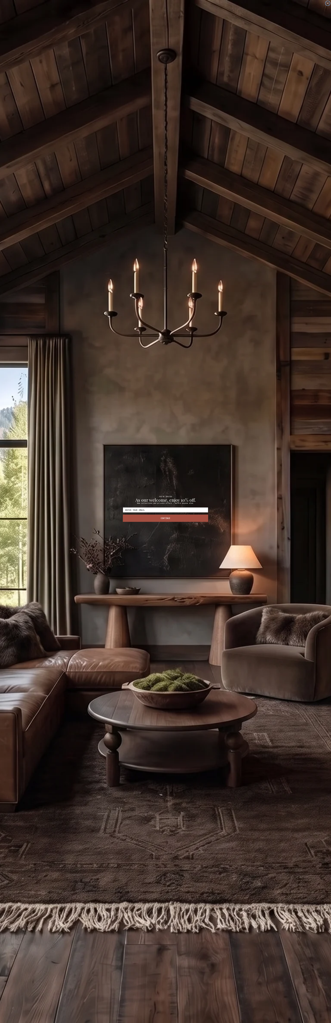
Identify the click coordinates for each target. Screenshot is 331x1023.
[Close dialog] (327, 3)
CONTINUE (165, 518)
